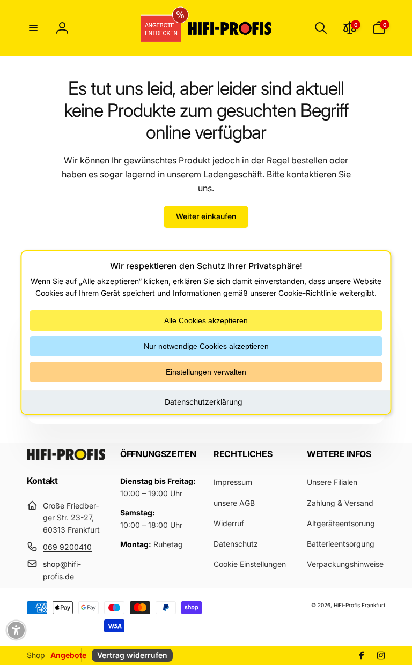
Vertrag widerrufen (132, 655)
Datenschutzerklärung (203, 401)
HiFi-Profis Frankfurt (359, 605)
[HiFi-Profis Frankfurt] (66, 457)
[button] (33, 28)
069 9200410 (67, 546)
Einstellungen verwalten (206, 372)
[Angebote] (157, 28)
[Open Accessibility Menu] (16, 630)
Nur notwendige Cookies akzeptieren (206, 346)
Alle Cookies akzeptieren (206, 320)
